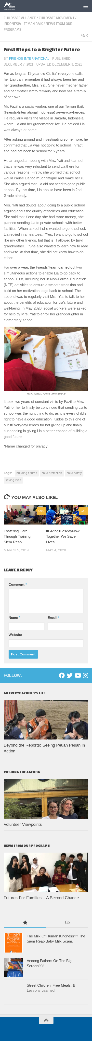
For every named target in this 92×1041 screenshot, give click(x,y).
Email (53, 618)
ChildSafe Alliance (20, 18)
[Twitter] (70, 675)
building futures (26, 473)
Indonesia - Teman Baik (23, 24)
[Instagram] (85, 675)
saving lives (13, 480)
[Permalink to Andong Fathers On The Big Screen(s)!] (13, 967)
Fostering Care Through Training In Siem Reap (19, 536)
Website (15, 635)
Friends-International (29, 58)
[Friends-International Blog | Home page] (11, 6)
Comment (18, 584)
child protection (52, 473)
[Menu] (86, 6)
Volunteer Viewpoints (23, 824)
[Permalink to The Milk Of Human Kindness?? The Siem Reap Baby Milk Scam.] (13, 943)
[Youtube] (77, 675)
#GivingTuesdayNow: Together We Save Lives (63, 536)
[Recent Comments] (67, 923)
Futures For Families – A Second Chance (41, 897)
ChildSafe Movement (56, 18)
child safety (74, 473)
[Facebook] (62, 675)
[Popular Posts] (25, 923)
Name (14, 618)
